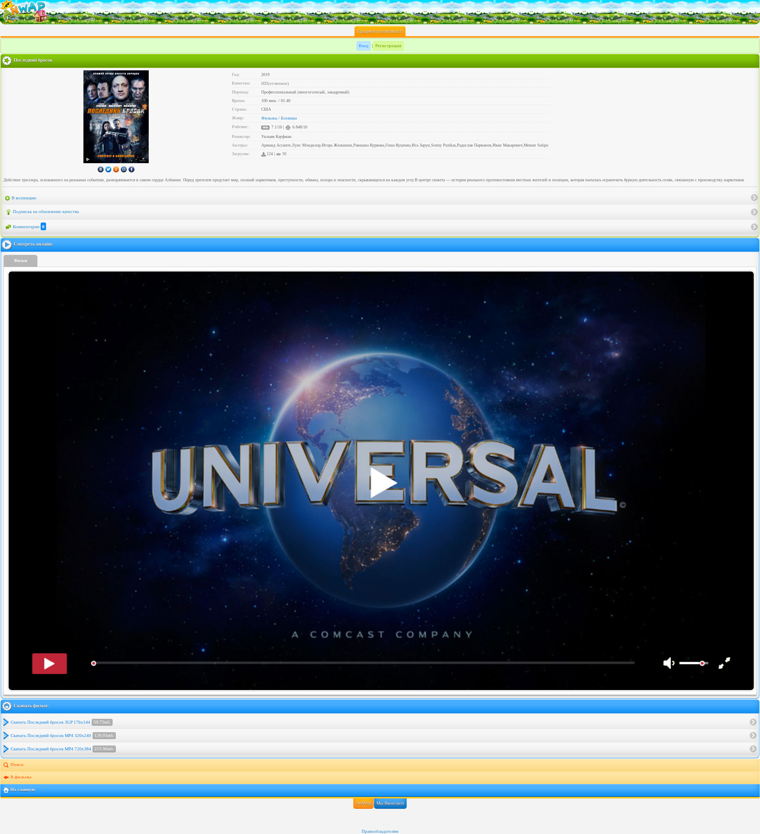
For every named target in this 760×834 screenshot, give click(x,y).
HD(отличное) (275, 83)
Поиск (17, 764)
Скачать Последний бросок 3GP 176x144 (61, 722)
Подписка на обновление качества (46, 211)
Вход (363, 45)
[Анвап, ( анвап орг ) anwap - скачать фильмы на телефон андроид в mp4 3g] (380, 12)
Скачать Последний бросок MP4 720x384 (62, 748)
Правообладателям (380, 831)
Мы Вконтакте (390, 803)
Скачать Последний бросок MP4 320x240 (62, 735)
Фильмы (269, 118)
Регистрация (388, 45)
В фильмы (20, 777)
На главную (22, 789)
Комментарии (29, 226)
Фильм (20, 260)
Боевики (289, 118)
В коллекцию (23, 198)
